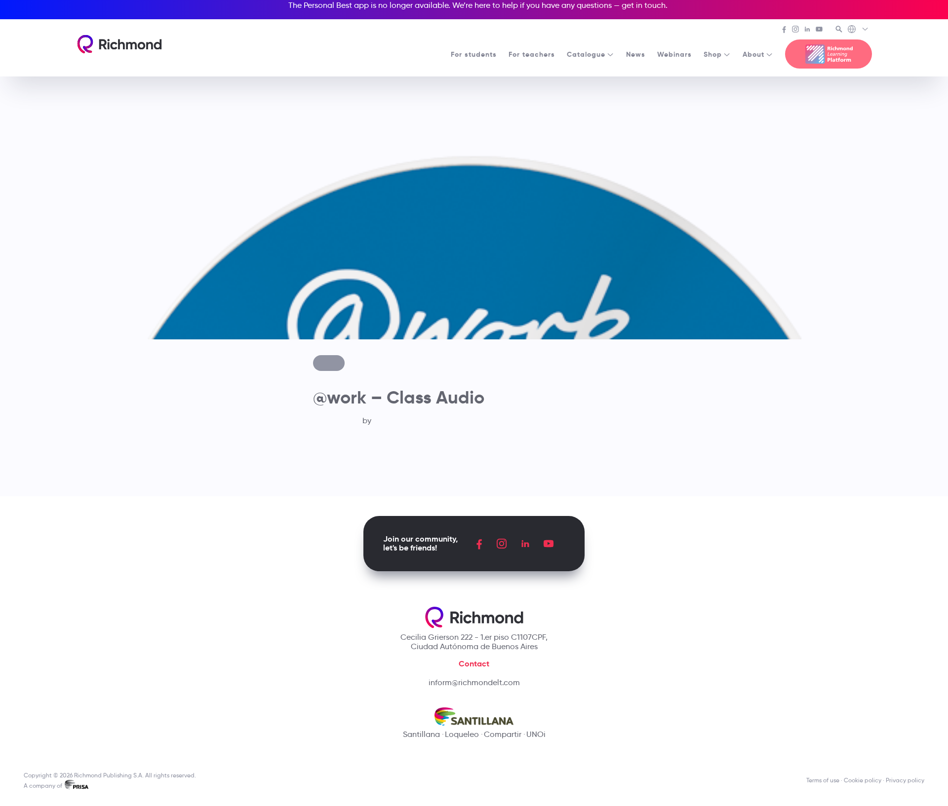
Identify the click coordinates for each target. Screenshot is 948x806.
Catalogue (586, 54)
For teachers (532, 54)
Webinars (674, 54)
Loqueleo (462, 734)
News (635, 54)
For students (474, 54)
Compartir (502, 734)
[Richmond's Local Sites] (858, 30)
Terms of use (822, 780)
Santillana (421, 734)
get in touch (644, 5)
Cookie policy (862, 780)
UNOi (536, 734)
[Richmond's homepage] (119, 44)
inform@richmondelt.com (474, 682)
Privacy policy (905, 780)
